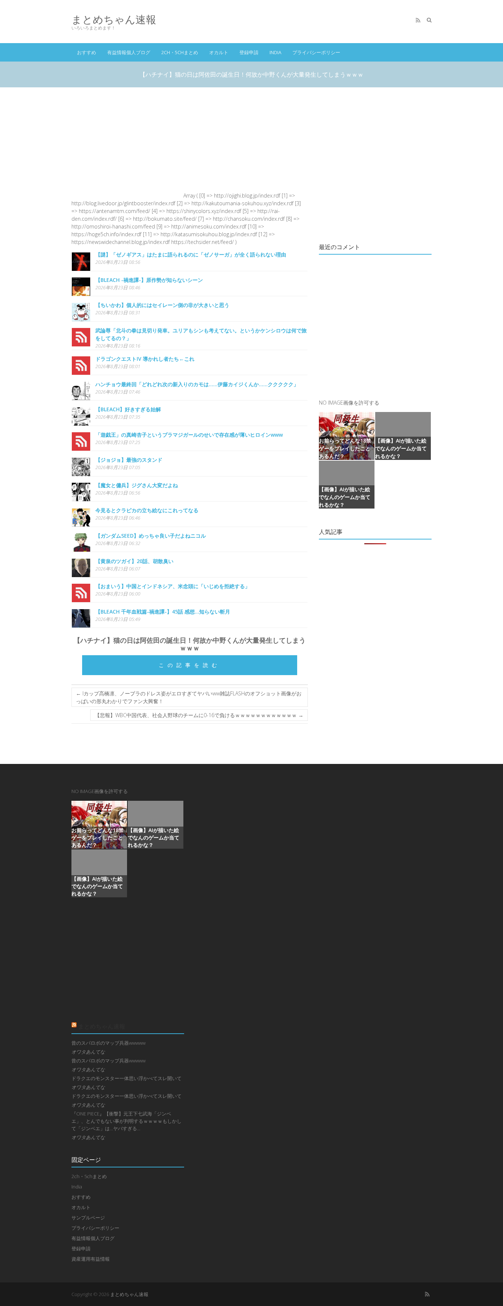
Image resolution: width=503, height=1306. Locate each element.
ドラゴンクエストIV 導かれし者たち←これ (144, 358)
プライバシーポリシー (316, 52)
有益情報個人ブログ (128, 52)
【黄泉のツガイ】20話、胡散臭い (134, 561)
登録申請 (248, 52)
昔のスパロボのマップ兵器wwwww (108, 1043)
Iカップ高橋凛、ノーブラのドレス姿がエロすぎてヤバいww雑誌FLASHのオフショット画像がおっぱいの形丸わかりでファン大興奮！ (189, 697)
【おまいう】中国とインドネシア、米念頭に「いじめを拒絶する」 (172, 586)
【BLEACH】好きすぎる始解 (128, 409)
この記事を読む (190, 664)
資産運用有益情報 (90, 1259)
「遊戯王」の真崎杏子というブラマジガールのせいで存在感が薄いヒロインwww (189, 434)
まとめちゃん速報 (113, 19)
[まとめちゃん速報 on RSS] (418, 20)
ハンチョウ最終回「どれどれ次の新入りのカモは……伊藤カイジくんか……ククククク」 (197, 384)
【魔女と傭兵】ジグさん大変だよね (136, 485)
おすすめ (86, 52)
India (275, 52)
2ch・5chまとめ (179, 52)
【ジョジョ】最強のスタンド (128, 459)
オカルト (218, 52)
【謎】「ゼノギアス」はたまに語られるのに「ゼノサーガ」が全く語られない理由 (190, 254)
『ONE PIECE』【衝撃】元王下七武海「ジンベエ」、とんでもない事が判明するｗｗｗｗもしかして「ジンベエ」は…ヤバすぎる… (126, 1121)
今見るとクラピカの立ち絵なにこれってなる (146, 510)
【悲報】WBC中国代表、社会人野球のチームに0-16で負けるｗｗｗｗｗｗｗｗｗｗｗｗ (199, 715)
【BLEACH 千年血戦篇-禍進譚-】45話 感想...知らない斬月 (162, 611)
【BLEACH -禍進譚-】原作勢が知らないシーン (149, 279)
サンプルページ (88, 1217)
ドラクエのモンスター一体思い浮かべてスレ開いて (126, 1078)
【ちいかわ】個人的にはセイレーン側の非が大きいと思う (162, 304)
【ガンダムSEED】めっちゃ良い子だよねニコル (150, 535)
